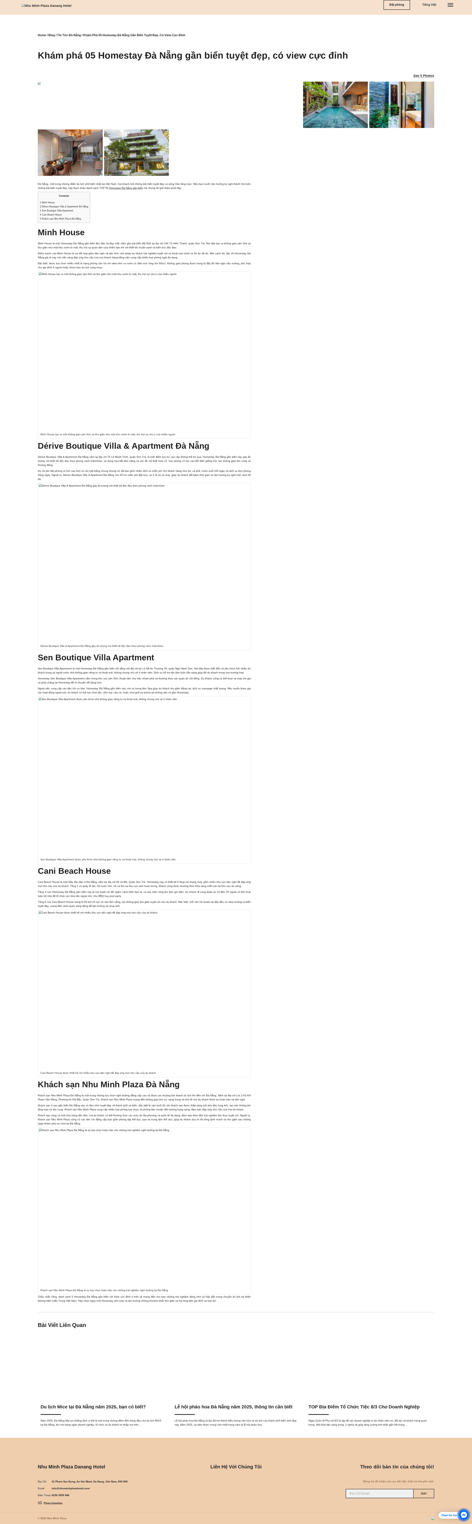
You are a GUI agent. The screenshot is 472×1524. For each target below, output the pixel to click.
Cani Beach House (51, 214)
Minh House (47, 202)
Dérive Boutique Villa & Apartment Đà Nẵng (64, 206)
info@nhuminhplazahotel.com (71, 1488)
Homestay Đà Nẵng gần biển (126, 188)
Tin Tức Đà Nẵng (69, 35)
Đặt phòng (396, 4)
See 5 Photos (423, 76)
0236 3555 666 (60, 1495)
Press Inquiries (53, 1502)
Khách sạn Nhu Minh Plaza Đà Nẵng (60, 218)
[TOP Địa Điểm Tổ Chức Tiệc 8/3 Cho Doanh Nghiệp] (370, 1365)
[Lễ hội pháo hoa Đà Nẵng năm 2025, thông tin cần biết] (236, 1365)
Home (42, 35)
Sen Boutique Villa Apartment (56, 210)
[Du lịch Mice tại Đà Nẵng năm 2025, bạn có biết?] (102, 1365)
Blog (51, 35)
